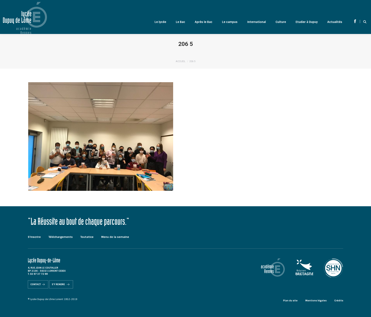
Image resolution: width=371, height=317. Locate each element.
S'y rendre (59, 284)
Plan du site (290, 300)
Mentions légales (316, 300)
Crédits (338, 300)
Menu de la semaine (115, 237)
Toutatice (87, 237)
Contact (35, 284)
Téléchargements (61, 237)
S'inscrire (34, 237)
